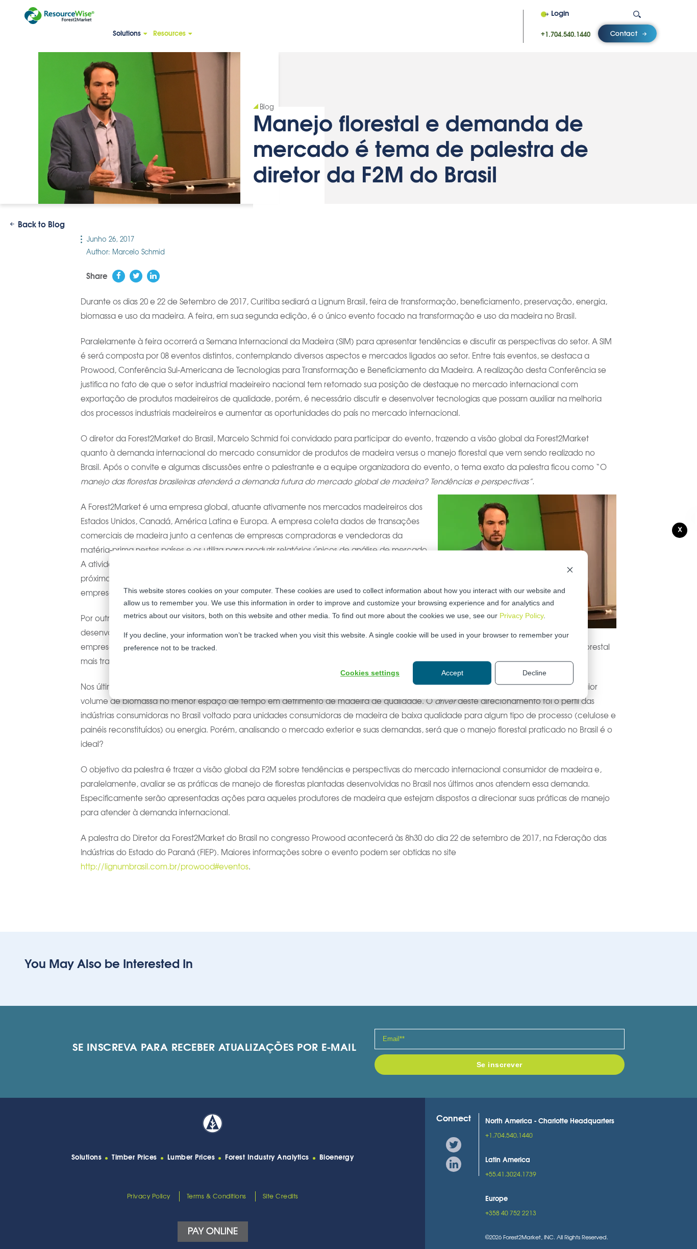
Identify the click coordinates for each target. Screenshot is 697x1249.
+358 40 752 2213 (510, 1213)
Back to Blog (41, 225)
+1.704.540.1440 (565, 35)
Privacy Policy (521, 615)
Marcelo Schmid (138, 252)
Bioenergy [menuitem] (336, 1157)
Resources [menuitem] (169, 34)
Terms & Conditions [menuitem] (216, 1196)
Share (97, 276)
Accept (452, 673)
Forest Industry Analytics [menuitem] (267, 1157)
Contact (624, 34)
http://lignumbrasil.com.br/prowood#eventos (164, 867)
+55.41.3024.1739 (510, 1174)
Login (560, 14)
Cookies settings (370, 673)
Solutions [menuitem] (127, 34)
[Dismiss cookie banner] (570, 570)
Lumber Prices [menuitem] (191, 1157)
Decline (534, 673)
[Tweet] (136, 276)
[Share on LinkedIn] (153, 276)
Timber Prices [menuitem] (134, 1157)
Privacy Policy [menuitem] (148, 1196)
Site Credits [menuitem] (280, 1196)
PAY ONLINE (213, 1231)
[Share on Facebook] (118, 276)
